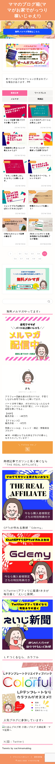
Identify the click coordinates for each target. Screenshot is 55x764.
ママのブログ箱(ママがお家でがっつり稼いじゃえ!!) (27, 9)
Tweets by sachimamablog (16, 748)
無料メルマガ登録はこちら (27, 31)
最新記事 (14, 93)
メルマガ (14, 99)
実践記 (40, 99)
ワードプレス (40, 93)
